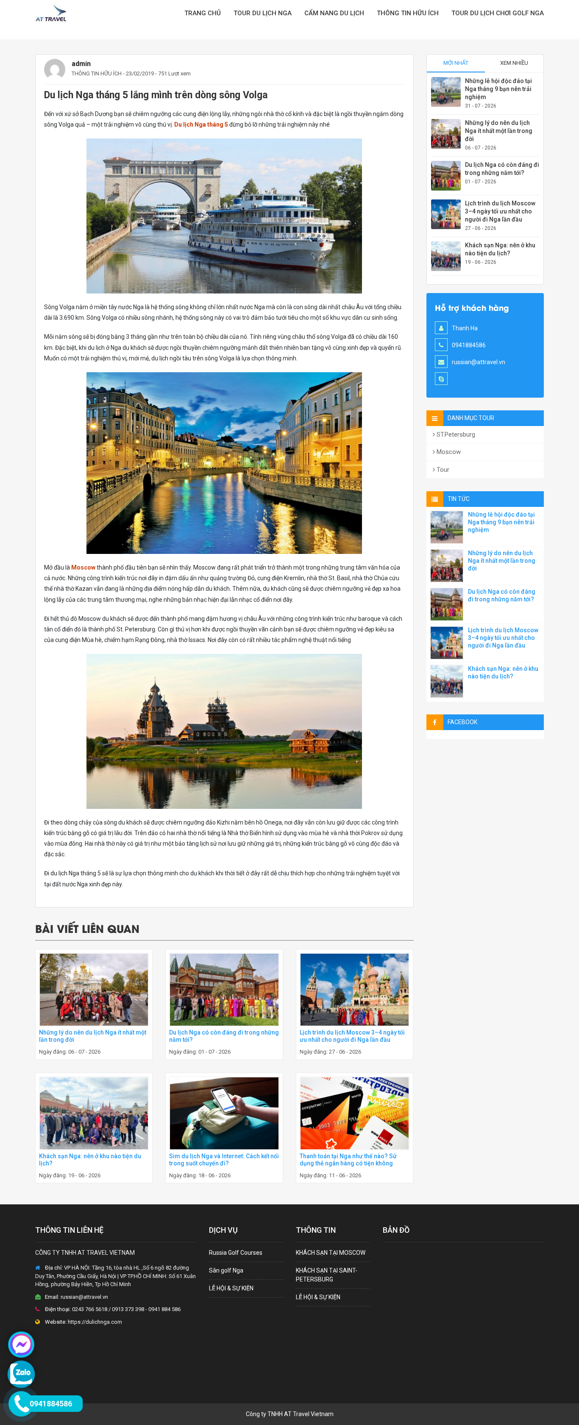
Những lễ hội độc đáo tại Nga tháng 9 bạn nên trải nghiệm (498, 88)
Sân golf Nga (226, 1270)
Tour (442, 469)
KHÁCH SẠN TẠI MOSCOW (330, 1252)
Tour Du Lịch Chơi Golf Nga (497, 13)
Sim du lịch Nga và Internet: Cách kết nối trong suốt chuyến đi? (224, 1160)
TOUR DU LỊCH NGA (263, 13)
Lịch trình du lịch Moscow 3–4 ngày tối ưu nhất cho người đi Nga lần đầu (352, 1036)
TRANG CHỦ (202, 13)
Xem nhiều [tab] (514, 63)
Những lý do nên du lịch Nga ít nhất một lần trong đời (498, 130)
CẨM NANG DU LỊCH (334, 13)
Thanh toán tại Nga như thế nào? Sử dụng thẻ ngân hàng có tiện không (348, 1160)
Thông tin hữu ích (408, 13)
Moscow (83, 567)
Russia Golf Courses (235, 1252)
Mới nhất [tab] (455, 63)
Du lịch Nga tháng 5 (201, 124)
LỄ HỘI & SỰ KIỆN (231, 1288)
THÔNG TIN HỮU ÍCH (97, 73)
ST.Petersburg (455, 434)
